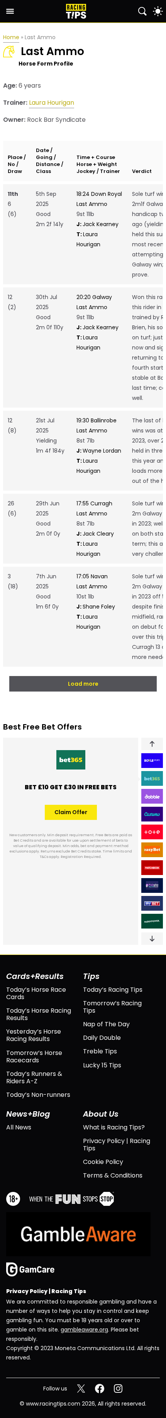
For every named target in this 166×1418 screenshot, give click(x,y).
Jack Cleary (95, 534)
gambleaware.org (84, 1329)
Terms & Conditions (112, 1175)
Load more (83, 684)
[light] (158, 11)
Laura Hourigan (51, 102)
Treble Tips (100, 1051)
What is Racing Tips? (114, 1127)
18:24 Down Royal (99, 194)
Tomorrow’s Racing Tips (112, 1007)
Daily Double (102, 1037)
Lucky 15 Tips (102, 1065)
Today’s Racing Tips (112, 989)
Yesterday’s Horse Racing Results (33, 1035)
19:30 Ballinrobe (96, 420)
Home (11, 37)
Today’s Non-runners (38, 1094)
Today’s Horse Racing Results (38, 1014)
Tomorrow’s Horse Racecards (34, 1056)
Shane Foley (95, 606)
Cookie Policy (103, 1162)
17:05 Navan (92, 576)
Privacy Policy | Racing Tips (116, 1144)
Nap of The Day (106, 1024)
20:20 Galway (94, 297)
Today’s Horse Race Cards (36, 993)
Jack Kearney (97, 224)
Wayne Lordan (98, 451)
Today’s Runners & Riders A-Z (34, 1077)
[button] (152, 744)
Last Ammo (91, 204)
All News (18, 1127)
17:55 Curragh (94, 503)
